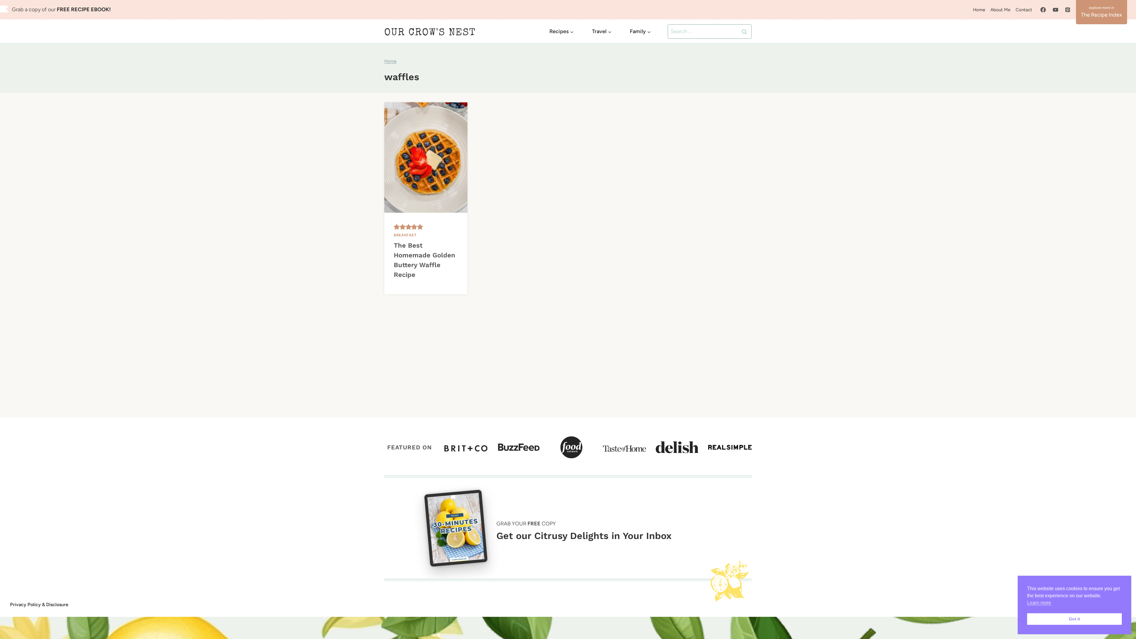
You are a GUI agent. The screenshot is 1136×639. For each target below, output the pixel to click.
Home (979, 9)
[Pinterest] (1067, 9)
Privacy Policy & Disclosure (39, 604)
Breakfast (405, 235)
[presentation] (425, 157)
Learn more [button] (1039, 602)
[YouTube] (1055, 9)
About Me (1000, 9)
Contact (1024, 9)
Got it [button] (1074, 619)
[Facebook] (1043, 9)
